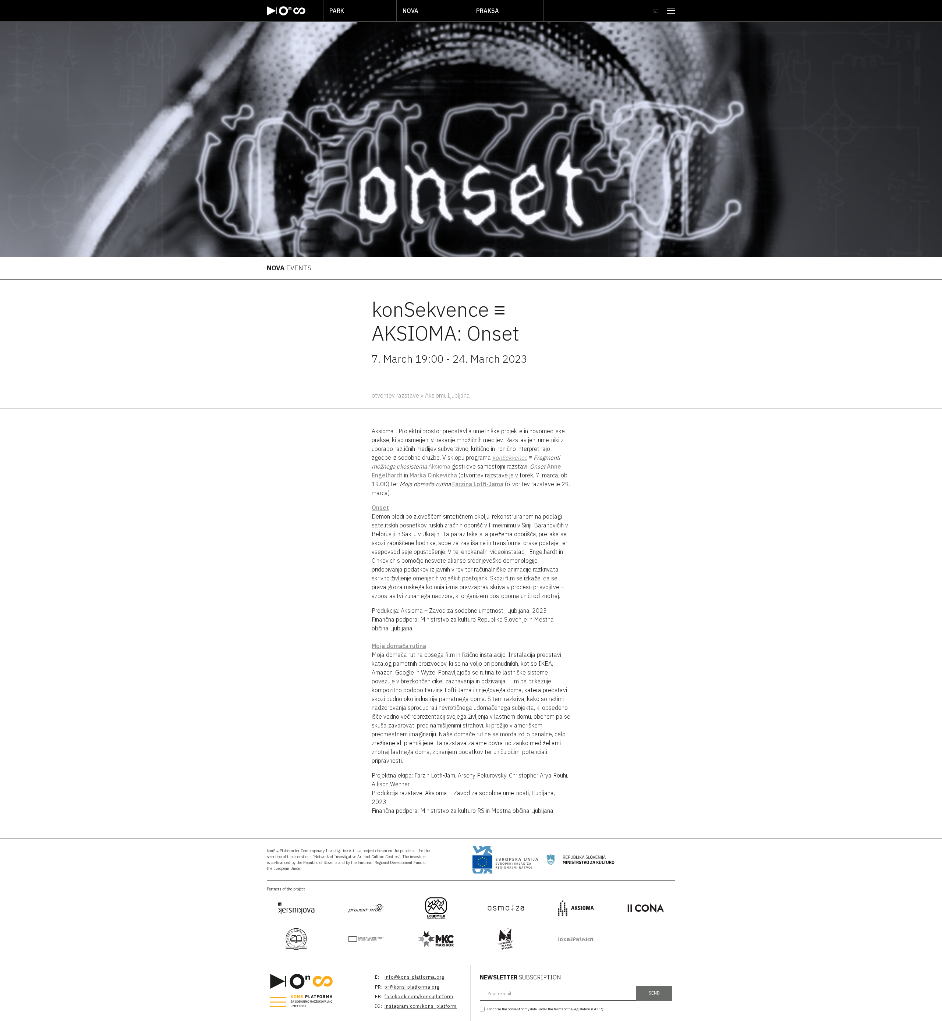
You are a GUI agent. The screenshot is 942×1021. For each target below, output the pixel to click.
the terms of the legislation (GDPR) (575, 1009)
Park (336, 10)
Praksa (487, 10)
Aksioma (439, 466)
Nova (410, 10)
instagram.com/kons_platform (421, 1006)
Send (654, 993)
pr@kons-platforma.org (412, 987)
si (655, 11)
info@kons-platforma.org (414, 977)
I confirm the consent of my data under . (546, 1009)
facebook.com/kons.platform (419, 996)
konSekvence (509, 457)
